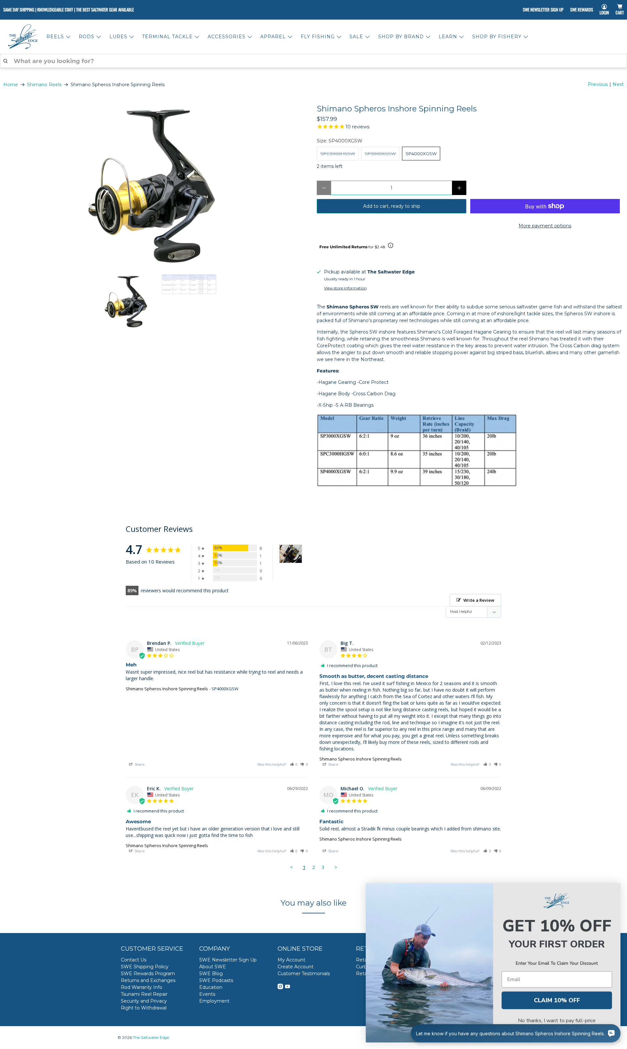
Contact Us (133, 960)
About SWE (212, 967)
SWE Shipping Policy (145, 967)
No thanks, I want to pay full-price (557, 1020)
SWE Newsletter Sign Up (543, 9)
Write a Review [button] (478, 600)
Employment (214, 1001)
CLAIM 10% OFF (557, 1000)
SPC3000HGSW (337, 153)
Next (618, 84)
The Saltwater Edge (151, 1037)
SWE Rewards (581, 9)
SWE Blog (211, 973)
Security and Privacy (144, 1001)
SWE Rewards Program (148, 973)
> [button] (335, 867)
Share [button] (139, 764)
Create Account (296, 967)
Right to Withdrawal (144, 1008)
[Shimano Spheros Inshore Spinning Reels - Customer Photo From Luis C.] (291, 554)
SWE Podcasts (216, 980)
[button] (293, 764)
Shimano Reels (44, 84)
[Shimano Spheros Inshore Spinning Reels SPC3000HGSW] (156, 186)
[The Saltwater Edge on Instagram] (280, 988)
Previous (598, 84)
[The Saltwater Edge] (23, 36)
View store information (345, 288)
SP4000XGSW (421, 153)
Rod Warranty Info (141, 987)
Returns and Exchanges (148, 980)
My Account (291, 960)
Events (207, 994)
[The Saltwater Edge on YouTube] (287, 988)
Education (210, 987)
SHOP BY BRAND (401, 37)
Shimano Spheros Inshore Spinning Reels (167, 689)
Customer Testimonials (304, 973)
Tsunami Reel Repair (144, 994)
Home (10, 84)
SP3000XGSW (380, 153)
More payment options (545, 226)
